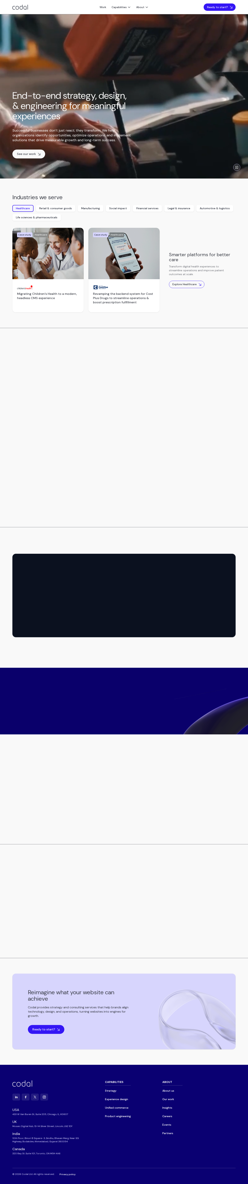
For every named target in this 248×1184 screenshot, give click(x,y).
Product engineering (115, 358)
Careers (167, 1116)
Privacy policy (67, 1174)
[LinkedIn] (16, 1097)
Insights (167, 1107)
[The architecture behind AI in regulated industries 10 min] (38, 893)
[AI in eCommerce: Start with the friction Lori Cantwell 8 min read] (209, 893)
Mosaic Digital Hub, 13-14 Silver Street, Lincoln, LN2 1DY (42, 1126)
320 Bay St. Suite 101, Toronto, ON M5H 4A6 (36, 1153)
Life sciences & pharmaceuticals (36, 217)
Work (103, 7)
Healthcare (23, 208)
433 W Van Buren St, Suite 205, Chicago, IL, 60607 (40, 1114)
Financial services (147, 208)
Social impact (118, 208)
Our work (168, 1099)
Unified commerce (81, 358)
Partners (167, 1133)
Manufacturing (90, 208)
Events (166, 1124)
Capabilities (119, 7)
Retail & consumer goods (55, 208)
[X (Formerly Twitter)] (35, 1097)
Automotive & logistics (215, 208)
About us (168, 1090)
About (140, 7)
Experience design (48, 358)
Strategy (21, 358)
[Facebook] (25, 1097)
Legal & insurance (179, 208)
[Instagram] (44, 1097)
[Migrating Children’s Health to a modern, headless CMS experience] (48, 253)
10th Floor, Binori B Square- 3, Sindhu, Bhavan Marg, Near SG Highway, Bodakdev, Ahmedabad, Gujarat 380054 (45, 1140)
